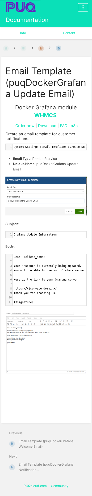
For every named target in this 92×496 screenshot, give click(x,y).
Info (23, 33)
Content (69, 33)
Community (59, 486)
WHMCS (45, 115)
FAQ (63, 125)
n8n (74, 125)
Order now (24, 125)
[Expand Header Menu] (83, 7)
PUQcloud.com (35, 486)
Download (47, 125)
